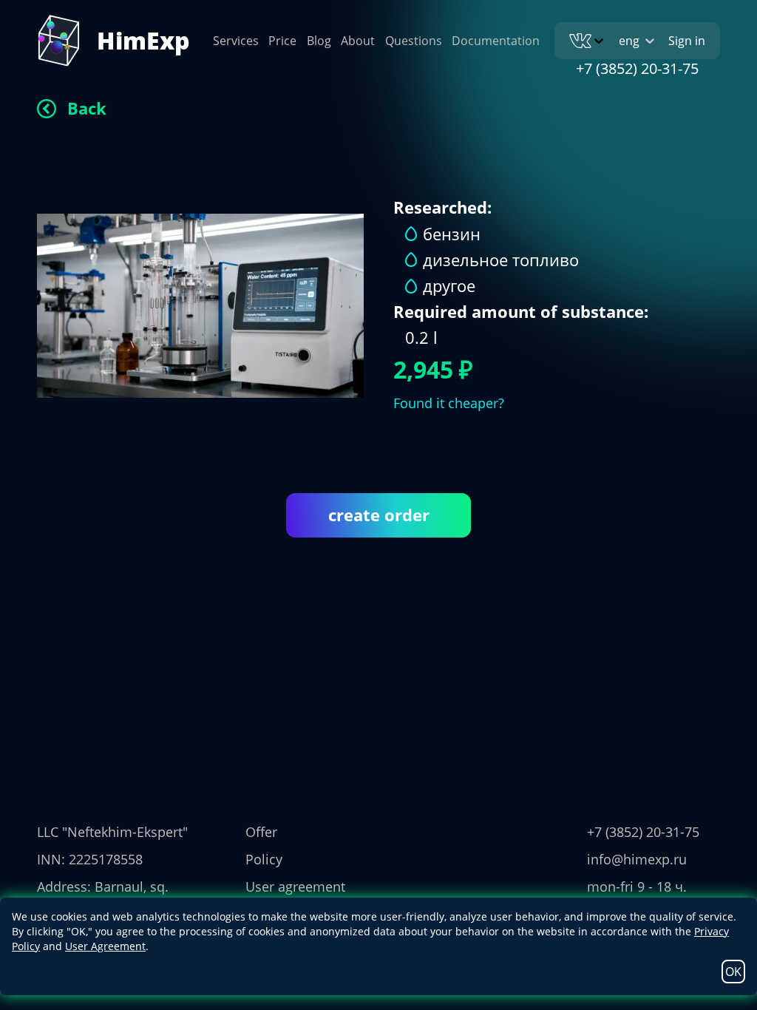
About (358, 41)
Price (282, 41)
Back (86, 108)
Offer (261, 832)
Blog (319, 41)
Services (236, 41)
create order (379, 515)
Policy (263, 859)
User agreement (295, 886)
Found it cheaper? (448, 403)
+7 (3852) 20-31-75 (637, 68)
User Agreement (105, 946)
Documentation (496, 41)
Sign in (686, 41)
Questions (413, 41)
